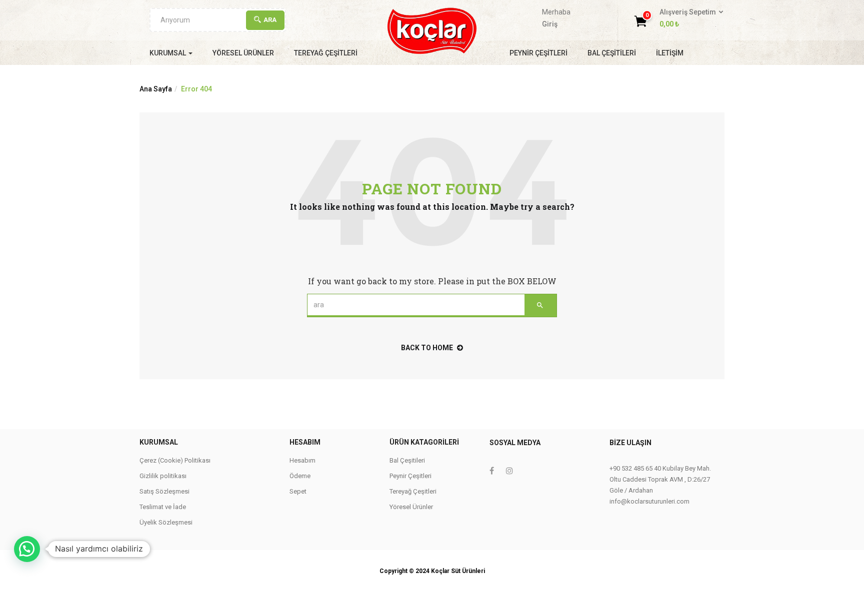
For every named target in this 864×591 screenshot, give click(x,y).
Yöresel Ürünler (243, 53)
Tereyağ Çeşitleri (326, 53)
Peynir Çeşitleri (539, 53)
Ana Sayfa (156, 89)
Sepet (298, 491)
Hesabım (303, 460)
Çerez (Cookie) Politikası (175, 460)
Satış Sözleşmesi (165, 491)
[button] (688, 18)
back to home (427, 348)
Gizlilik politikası (163, 476)
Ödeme (300, 476)
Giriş (550, 24)
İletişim (670, 53)
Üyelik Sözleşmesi (166, 522)
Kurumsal (169, 53)
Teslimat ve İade (163, 507)
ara (270, 19)
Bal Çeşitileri (612, 53)
